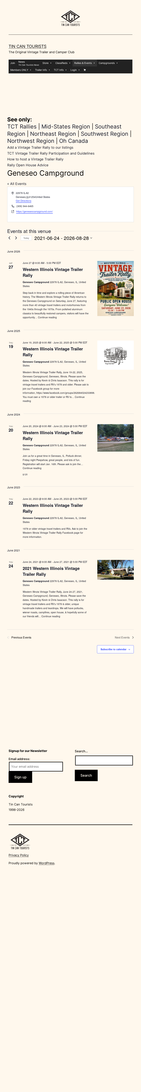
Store (45, 62)
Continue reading (47, 317)
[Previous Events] (9, 238)
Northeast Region (53, 133)
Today (26, 237)
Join (12, 62)
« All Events (16, 184)
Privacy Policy (19, 855)
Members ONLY (19, 69)
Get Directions (23, 200)
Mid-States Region (65, 126)
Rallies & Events (83, 62)
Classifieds (61, 62)
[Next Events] (16, 238)
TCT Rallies (22, 126)
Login (73, 69)
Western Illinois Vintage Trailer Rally (53, 272)
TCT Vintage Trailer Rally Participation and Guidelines (50, 153)
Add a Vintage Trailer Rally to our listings (40, 147)
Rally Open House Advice (27, 165)
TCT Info (59, 69)
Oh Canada (73, 140)
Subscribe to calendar (113, 649)
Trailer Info (41, 69)
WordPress (46, 863)
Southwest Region (104, 133)
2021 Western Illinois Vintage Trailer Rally (51, 571)
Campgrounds (107, 62)
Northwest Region (30, 140)
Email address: (19, 759)
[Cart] (85, 69)
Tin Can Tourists (27, 46)
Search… (81, 751)
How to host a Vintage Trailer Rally (35, 159)
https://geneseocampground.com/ (34, 211)
